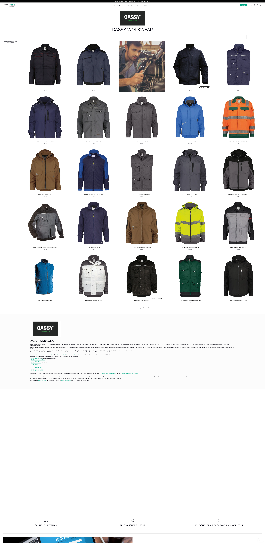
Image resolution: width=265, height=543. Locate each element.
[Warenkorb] (260, 5)
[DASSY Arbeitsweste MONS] (238, 64)
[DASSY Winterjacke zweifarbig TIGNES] (93, 276)
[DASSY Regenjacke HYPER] (190, 117)
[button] (117, 5)
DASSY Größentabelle (66, 380)
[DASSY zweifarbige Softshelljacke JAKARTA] (238, 170)
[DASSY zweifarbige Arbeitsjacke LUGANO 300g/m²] (45, 223)
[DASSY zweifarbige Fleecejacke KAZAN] (93, 170)
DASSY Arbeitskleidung (48, 354)
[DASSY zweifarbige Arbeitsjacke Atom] (142, 223)
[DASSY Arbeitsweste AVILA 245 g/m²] (142, 170)
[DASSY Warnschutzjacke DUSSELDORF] (238, 117)
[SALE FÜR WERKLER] (142, 66)
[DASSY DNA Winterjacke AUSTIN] (93, 64)
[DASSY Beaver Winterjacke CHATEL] (142, 276)
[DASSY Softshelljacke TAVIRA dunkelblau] (45, 117)
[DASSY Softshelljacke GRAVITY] (45, 170)
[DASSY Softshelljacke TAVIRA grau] (190, 170)
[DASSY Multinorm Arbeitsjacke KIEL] (238, 223)
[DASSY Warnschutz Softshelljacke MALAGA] (190, 223)
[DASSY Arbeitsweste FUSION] (45, 276)
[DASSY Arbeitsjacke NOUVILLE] (93, 117)
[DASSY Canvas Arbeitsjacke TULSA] (142, 117)
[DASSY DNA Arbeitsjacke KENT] (190, 64)
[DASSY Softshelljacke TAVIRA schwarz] (238, 276)
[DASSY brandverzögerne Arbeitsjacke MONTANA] (45, 64)
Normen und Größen (42, 380)
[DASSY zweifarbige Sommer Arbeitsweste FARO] (190, 276)
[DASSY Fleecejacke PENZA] (93, 223)
